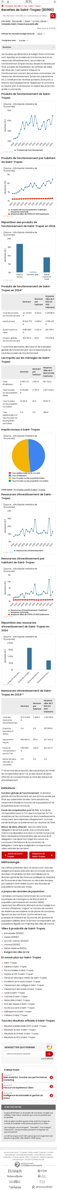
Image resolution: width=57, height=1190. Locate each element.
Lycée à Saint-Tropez (14, 993)
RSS (27, 1157)
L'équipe (24, 1152)
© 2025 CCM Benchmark (34, 1159)
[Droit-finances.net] (42, 1176)
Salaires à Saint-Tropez (15, 967)
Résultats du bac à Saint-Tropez (20, 1030)
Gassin (27, 21)
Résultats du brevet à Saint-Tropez (21, 1033)
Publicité (42, 1152)
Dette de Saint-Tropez (15, 855)
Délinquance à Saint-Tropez (18, 1011)
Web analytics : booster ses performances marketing (25, 1077)
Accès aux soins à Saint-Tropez (19, 1008)
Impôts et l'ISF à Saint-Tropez (18, 974)
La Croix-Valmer (39, 21)
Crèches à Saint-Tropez (16, 996)
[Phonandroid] (42, 1187)
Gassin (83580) (11, 937)
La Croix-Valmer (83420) (16, 941)
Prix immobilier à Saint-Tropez (19, 970)
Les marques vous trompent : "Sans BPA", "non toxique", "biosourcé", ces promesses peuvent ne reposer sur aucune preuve (27, 1130)
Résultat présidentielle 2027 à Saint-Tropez (25, 1026)
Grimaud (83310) (12, 944)
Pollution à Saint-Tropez (15, 1015)
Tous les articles (18, 1157)
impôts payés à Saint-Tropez (31, 490)
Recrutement (10, 1155)
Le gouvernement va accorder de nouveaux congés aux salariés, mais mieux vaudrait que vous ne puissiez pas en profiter (28, 1115)
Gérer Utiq (7, 1157)
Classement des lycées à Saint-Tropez (23, 989)
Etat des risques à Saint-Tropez (19, 1004)
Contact (50, 1152)
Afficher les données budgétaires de (17, 34)
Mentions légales (47, 1157)
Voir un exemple (47, 1058)
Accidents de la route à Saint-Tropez (22, 981)
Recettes (7, 47)
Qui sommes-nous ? (11, 1152)
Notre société (33, 1152)
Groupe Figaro (18, 1159)
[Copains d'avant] (14, 1181)
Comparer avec (8, 40)
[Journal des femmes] (14, 1171)
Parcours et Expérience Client (18, 1087)
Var (25, 6)
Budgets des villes (13, 6)
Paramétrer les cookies (43, 1155)
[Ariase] (14, 1186)
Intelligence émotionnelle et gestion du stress (23, 1095)
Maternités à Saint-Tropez (17, 1000)
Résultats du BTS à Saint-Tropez (19, 1037)
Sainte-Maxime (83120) (15, 948)
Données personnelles (25, 1155)
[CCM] (42, 1171)
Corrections (34, 1157)
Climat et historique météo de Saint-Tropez (25, 978)
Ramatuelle (17, 21)
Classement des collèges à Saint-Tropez (24, 985)
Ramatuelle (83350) (14, 933)
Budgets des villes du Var (17, 952)
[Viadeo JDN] (42, 1181)
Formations (11, 1070)
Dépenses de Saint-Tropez (39, 855)
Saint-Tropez (35, 6)
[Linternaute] (14, 1176)
